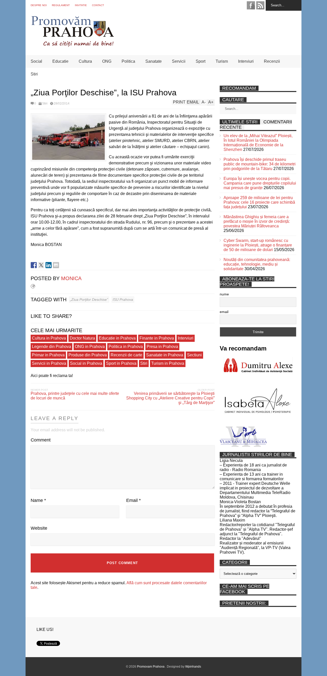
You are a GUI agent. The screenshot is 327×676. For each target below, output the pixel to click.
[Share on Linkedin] (48, 265)
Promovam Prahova (151, 666)
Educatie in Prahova (117, 338)
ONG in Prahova (90, 346)
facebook (251, 5)
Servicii (178, 61)
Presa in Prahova (162, 346)
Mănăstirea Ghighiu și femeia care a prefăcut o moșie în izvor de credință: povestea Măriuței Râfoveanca (257, 221)
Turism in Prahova (167, 363)
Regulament (61, 5)
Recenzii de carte (126, 355)
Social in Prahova (86, 363)
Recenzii (272, 61)
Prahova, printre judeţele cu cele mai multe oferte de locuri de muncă (75, 395)
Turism (222, 61)
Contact (98, 5)
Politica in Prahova (126, 346)
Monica (71, 278)
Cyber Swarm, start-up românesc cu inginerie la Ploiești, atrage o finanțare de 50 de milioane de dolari (258, 245)
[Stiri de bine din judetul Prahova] (72, 45)
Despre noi (39, 5)
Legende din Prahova (51, 346)
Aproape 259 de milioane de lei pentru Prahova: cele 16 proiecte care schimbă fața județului (259, 202)
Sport (200, 61)
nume (224, 294)
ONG (106, 61)
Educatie (60, 61)
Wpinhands (193, 666)
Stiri (34, 74)
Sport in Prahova (121, 363)
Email (133, 500)
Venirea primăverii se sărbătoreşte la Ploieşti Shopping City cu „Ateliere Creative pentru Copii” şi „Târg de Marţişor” (170, 398)
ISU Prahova (123, 299)
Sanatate (153, 61)
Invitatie (81, 5)
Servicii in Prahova (49, 363)
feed (260, 5)
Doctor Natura (82, 338)
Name (38, 500)
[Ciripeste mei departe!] (41, 265)
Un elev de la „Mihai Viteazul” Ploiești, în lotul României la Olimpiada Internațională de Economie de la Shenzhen (258, 143)
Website (39, 528)
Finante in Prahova (156, 338)
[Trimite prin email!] (56, 265)
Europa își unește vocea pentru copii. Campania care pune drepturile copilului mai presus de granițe (260, 183)
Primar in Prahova (48, 355)
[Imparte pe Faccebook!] (34, 265)
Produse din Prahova (87, 355)
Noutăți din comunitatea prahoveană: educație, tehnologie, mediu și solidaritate (257, 264)
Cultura (85, 61)
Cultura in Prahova (49, 338)
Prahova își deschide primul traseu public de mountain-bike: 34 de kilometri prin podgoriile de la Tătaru (260, 164)
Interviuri (246, 61)
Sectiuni (194, 355)
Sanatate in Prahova (164, 355)
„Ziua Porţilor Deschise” (89, 299)
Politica (128, 61)
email (224, 312)
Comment (41, 440)
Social (36, 61)
